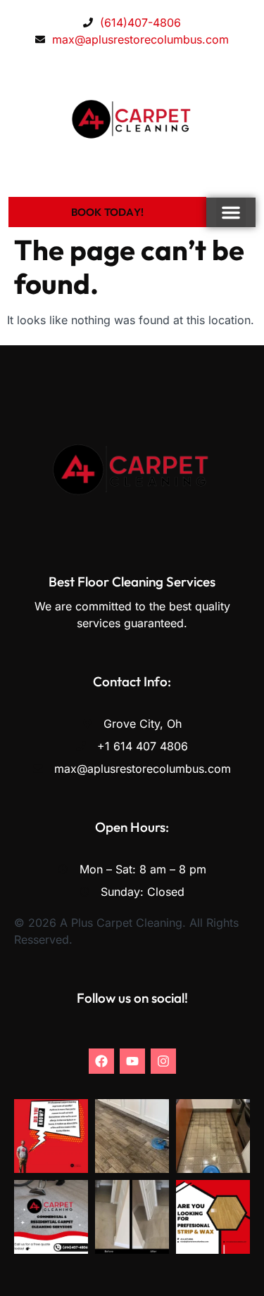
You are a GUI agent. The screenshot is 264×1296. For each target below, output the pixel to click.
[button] (231, 212)
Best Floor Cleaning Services (132, 581)
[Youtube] (132, 1061)
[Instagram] (163, 1061)
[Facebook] (101, 1061)
